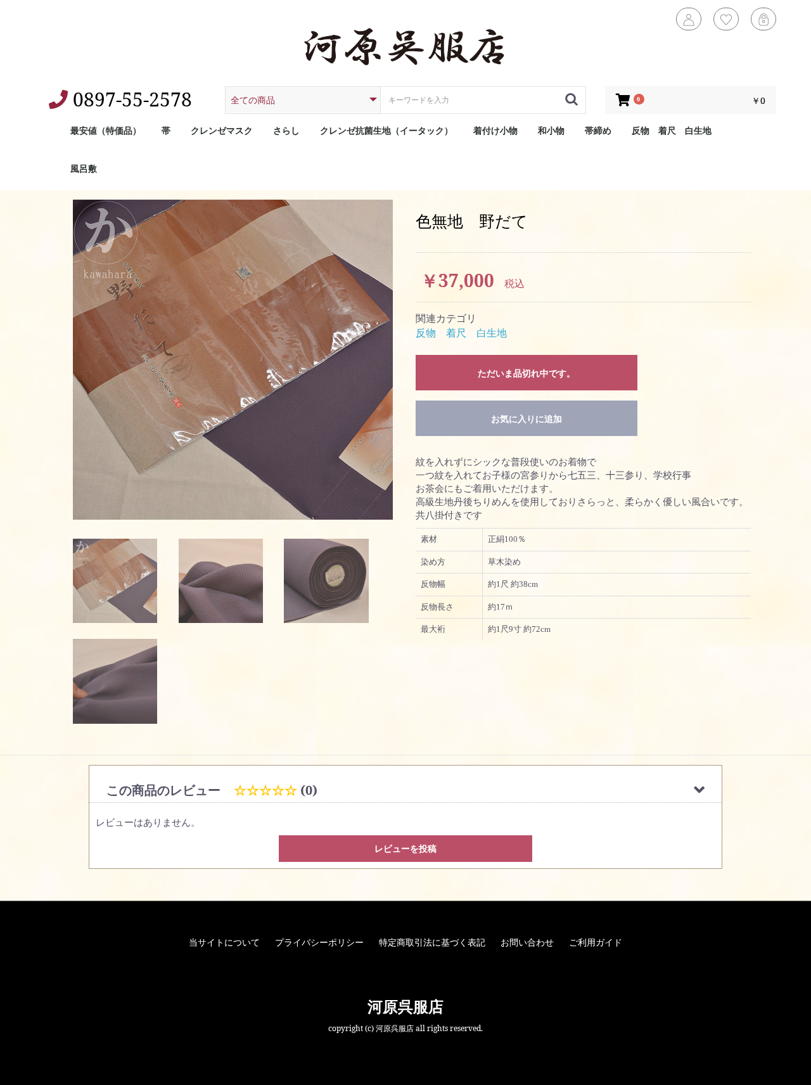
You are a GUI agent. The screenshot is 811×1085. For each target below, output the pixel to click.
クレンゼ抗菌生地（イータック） (386, 130)
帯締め (598, 130)
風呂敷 (83, 168)
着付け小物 (495, 130)
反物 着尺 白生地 (672, 130)
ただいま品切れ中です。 (526, 373)
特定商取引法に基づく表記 (432, 942)
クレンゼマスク (222, 130)
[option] (233, 360)
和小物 (551, 130)
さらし (286, 130)
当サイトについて (224, 942)
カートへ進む (405, 566)
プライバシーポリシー (319, 942)
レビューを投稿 (405, 848)
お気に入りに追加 (526, 419)
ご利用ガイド (595, 942)
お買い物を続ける (405, 539)
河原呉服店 (405, 1006)
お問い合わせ (527, 942)
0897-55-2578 (130, 99)
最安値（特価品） (105, 130)
